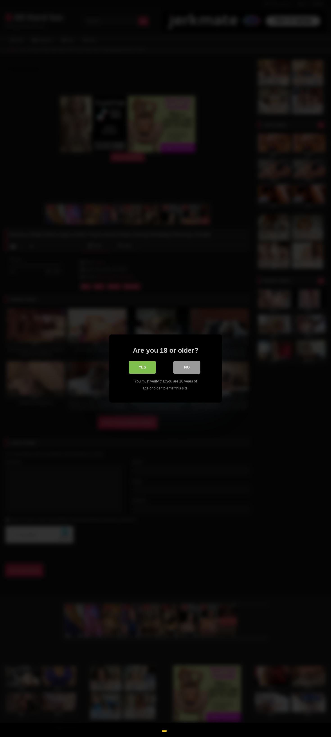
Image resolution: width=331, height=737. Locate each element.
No (187, 367)
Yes (142, 367)
